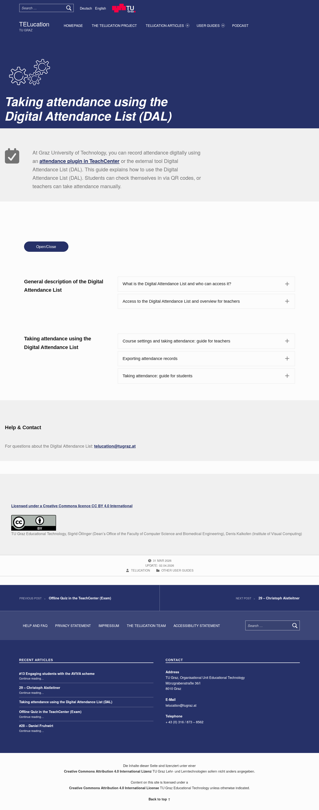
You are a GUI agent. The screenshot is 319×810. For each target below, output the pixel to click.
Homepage (73, 25)
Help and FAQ (35, 625)
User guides (208, 25)
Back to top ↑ (159, 799)
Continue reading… (31, 678)
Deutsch (86, 8)
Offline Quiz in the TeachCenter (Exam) (50, 711)
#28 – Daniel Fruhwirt (36, 725)
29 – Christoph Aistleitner (39, 687)
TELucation (34, 23)
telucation (141, 570)
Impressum (109, 625)
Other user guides (177, 570)
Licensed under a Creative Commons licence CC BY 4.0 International (71, 505)
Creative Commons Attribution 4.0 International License (114, 787)
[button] (206, 284)
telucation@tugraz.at (115, 446)
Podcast (240, 25)
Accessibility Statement (197, 625)
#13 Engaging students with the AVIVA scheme (57, 673)
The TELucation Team (146, 625)
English (100, 8)
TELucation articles (165, 25)
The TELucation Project (114, 25)
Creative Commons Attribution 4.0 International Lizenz (108, 771)
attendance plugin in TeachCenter (79, 161)
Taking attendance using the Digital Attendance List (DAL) (65, 701)
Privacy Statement (73, 625)
